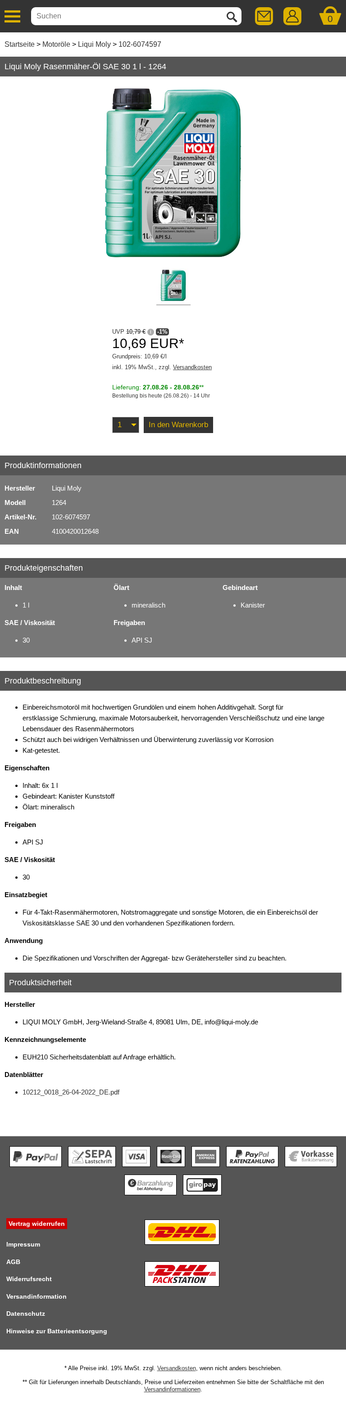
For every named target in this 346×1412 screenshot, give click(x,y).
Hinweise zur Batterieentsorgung (56, 1331)
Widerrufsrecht (29, 1278)
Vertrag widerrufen (37, 1223)
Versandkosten (192, 367)
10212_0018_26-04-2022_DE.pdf (71, 1092)
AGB (13, 1261)
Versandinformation (36, 1296)
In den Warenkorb (178, 424)
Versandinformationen (172, 1389)
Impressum (23, 1244)
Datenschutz (25, 1313)
